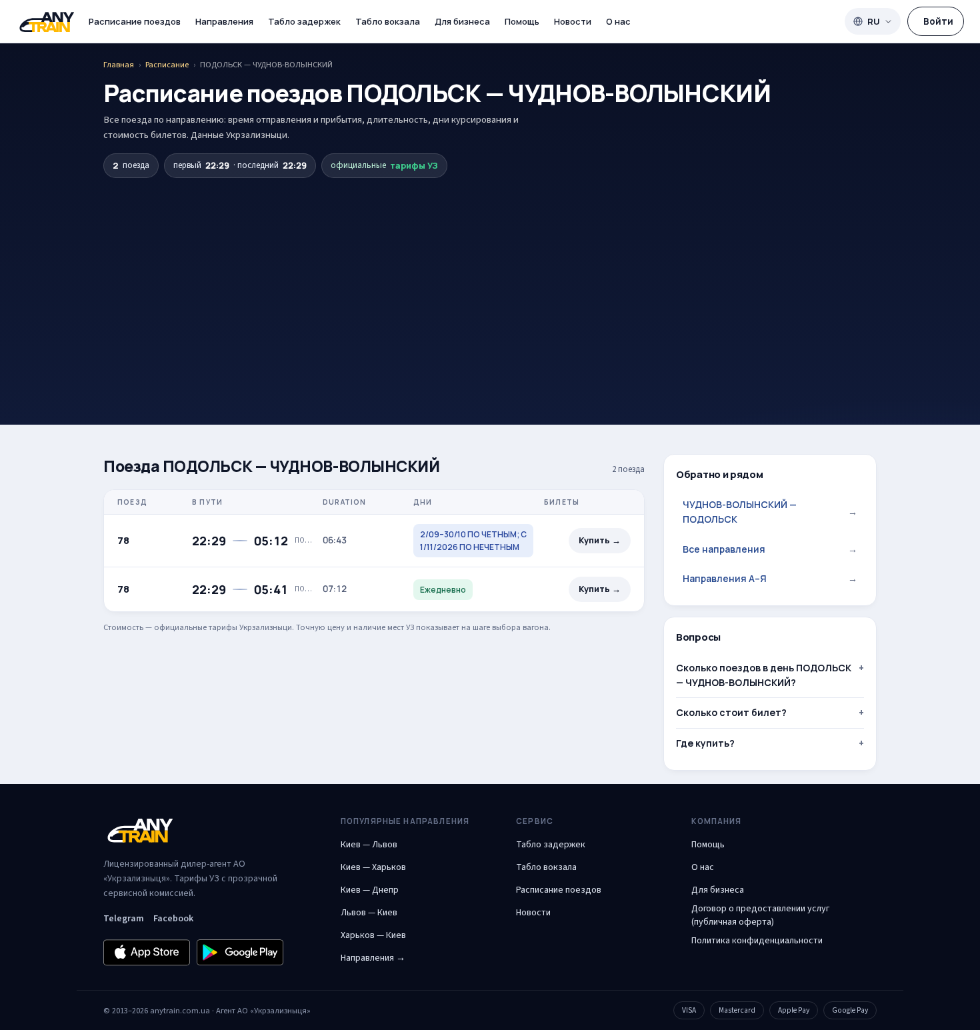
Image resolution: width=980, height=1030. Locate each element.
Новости (572, 21)
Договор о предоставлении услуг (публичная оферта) (760, 915)
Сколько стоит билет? (731, 712)
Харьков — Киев (373, 935)
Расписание (167, 65)
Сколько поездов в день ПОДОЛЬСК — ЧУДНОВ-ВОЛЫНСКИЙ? (763, 675)
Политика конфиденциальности (757, 940)
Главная (118, 65)
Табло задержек (304, 21)
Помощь (522, 21)
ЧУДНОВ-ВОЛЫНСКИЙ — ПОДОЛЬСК (770, 511)
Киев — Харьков (373, 867)
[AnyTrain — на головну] (46, 21)
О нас (618, 21)
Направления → (373, 958)
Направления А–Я (770, 578)
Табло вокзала (387, 21)
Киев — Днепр (370, 890)
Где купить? (705, 743)
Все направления (770, 549)
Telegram (123, 918)
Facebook (173, 918)
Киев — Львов (369, 844)
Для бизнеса (462, 21)
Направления (224, 21)
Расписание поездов (135, 21)
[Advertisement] (490, 278)
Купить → (600, 540)
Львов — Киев (369, 912)
